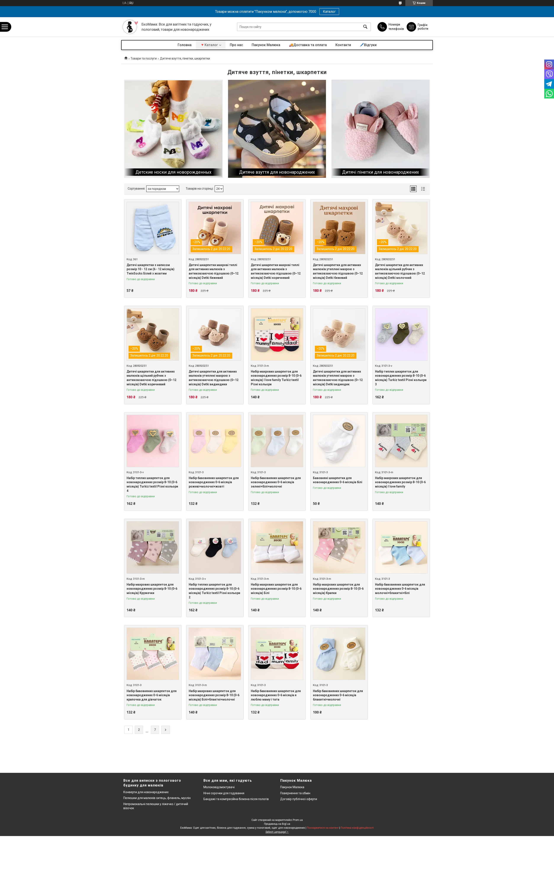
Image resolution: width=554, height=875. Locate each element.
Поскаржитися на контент (323, 827)
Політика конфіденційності (357, 827)
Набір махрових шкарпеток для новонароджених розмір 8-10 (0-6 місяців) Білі (276, 589)
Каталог (329, 12)
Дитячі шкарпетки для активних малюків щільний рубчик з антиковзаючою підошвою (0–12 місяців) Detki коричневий (151, 378)
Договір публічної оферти (298, 799)
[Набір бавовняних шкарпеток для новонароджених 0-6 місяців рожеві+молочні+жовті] (215, 441)
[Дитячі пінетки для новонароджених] (381, 129)
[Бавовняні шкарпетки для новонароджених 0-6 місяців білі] (339, 441)
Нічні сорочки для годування (223, 793)
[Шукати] (365, 27)
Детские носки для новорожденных (173, 172)
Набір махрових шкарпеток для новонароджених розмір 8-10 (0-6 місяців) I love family (400, 482)
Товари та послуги (143, 58)
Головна (185, 45)
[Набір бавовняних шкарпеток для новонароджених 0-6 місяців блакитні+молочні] (339, 654)
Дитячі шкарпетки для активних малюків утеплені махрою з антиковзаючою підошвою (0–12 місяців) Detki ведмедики (213, 378)
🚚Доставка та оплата (308, 45)
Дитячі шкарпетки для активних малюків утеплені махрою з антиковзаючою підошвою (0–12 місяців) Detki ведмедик (338, 378)
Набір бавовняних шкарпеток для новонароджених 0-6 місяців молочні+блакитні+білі (400, 589)
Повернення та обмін (295, 793)
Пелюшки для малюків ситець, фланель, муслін (157, 798)
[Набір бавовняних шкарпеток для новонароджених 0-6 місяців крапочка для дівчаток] (153, 654)
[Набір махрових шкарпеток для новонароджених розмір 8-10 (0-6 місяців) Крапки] (339, 547)
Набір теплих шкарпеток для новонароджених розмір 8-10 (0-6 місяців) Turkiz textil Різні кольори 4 (152, 484)
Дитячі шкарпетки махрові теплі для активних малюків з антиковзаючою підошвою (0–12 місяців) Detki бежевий (213, 271)
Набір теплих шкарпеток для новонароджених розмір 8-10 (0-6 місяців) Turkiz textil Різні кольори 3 (401, 378)
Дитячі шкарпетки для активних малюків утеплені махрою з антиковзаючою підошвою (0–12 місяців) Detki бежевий (338, 271)
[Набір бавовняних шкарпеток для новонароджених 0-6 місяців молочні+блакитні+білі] (401, 547)
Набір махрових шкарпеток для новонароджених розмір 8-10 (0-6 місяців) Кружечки (152, 589)
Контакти (343, 45)
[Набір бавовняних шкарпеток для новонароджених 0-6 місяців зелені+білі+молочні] (277, 441)
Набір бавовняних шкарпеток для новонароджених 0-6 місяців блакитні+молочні (338, 695)
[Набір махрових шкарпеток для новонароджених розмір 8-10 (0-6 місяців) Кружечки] (153, 547)
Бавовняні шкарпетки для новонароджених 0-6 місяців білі (337, 480)
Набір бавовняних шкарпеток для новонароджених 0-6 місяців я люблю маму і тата (276, 695)
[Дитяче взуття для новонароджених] (277, 129)
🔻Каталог (209, 45)
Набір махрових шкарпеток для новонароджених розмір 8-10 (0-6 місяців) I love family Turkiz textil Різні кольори (276, 378)
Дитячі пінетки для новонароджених (380, 172)
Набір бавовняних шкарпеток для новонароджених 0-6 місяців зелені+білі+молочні (276, 482)
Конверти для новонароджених (146, 792)
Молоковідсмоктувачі (219, 787)
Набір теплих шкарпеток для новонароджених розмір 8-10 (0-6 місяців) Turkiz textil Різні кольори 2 (214, 591)
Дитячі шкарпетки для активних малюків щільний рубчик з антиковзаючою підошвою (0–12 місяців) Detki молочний (400, 271)
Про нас (236, 45)
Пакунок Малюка (266, 45)
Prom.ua (298, 820)
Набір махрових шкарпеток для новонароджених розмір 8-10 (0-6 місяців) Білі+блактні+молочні (214, 695)
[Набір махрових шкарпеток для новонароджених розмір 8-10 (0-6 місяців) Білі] (277, 547)
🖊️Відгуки (368, 45)
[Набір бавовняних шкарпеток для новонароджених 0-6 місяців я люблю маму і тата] (277, 654)
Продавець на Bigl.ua (277, 823)
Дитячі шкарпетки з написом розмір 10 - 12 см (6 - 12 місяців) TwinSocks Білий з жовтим (150, 269)
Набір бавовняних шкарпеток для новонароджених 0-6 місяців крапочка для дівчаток (152, 695)
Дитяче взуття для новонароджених (277, 172)
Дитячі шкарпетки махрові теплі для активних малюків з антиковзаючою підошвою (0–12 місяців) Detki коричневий (276, 271)
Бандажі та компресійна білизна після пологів (236, 799)
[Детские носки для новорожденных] (173, 129)
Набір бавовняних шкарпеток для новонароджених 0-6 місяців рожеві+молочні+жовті (214, 482)
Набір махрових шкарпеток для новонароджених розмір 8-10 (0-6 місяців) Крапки (338, 589)
